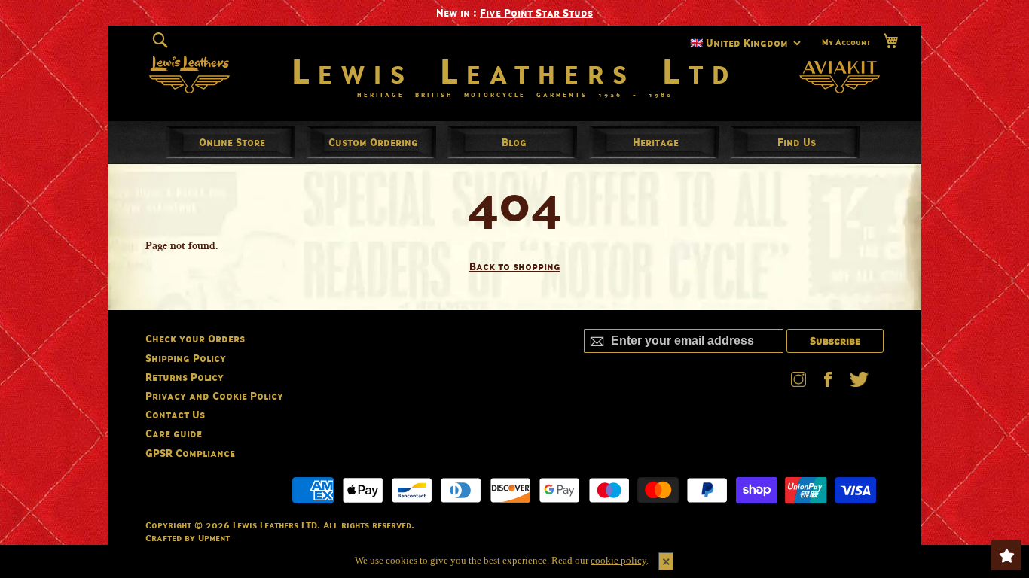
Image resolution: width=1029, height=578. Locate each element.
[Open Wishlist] (1006, 555)
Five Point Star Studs (536, 12)
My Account (846, 42)
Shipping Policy (185, 358)
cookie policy (618, 560)
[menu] (514, 142)
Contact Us (175, 414)
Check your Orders (195, 338)
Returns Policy (184, 377)
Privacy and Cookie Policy (214, 395)
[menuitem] (232, 142)
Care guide (173, 433)
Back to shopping (514, 266)
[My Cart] (890, 41)
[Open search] (160, 40)
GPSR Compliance (190, 453)
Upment (214, 537)
